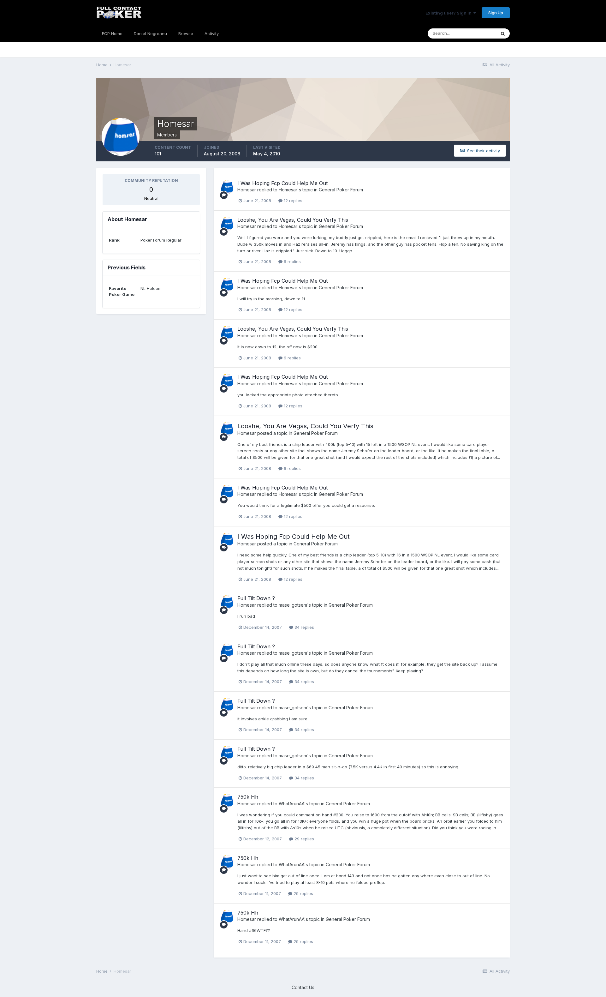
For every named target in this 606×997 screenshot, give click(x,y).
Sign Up (495, 12)
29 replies (303, 838)
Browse (185, 33)
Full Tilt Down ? (256, 598)
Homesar (246, 189)
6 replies (291, 261)
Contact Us (303, 987)
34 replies (303, 627)
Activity (212, 33)
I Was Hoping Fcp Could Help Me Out (282, 183)
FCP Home (112, 33)
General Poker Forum (341, 189)
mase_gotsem (293, 605)
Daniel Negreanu (150, 33)
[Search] (503, 33)
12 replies (292, 200)
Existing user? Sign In (449, 12)
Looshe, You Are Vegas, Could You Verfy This (292, 220)
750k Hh (247, 797)
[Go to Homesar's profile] (227, 187)
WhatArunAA (291, 803)
